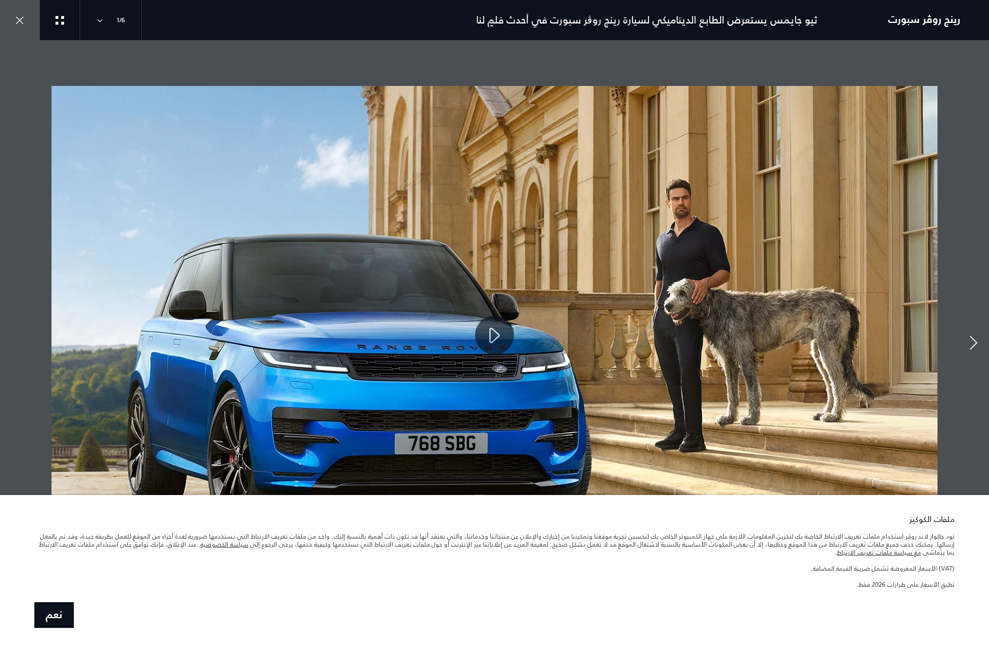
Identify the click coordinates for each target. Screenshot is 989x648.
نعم (54, 615)
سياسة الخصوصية (224, 544)
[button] (973, 344)
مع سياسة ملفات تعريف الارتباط (879, 552)
